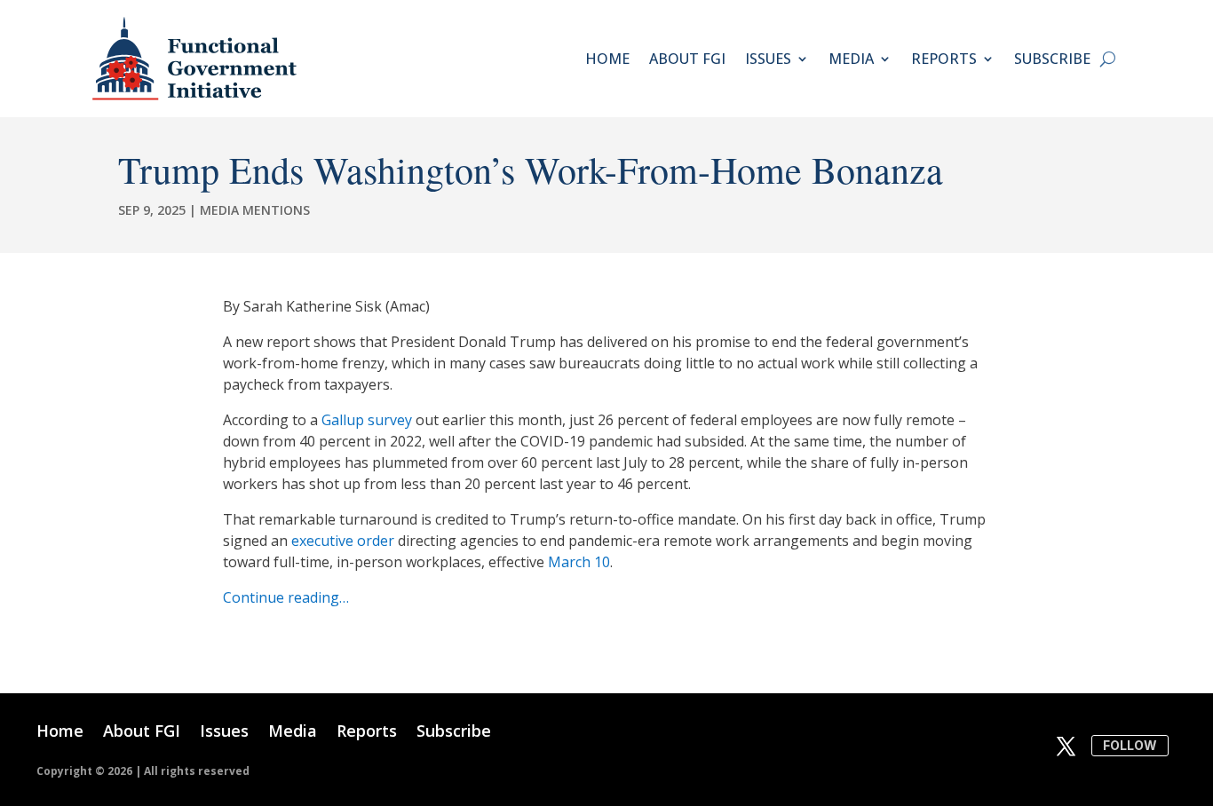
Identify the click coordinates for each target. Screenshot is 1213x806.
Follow (1130, 745)
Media (851, 58)
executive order (342, 540)
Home (607, 58)
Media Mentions (255, 210)
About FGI (687, 58)
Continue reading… (286, 597)
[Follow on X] (1065, 746)
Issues (768, 58)
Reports (944, 58)
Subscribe (1052, 58)
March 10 (579, 562)
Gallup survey (366, 420)
